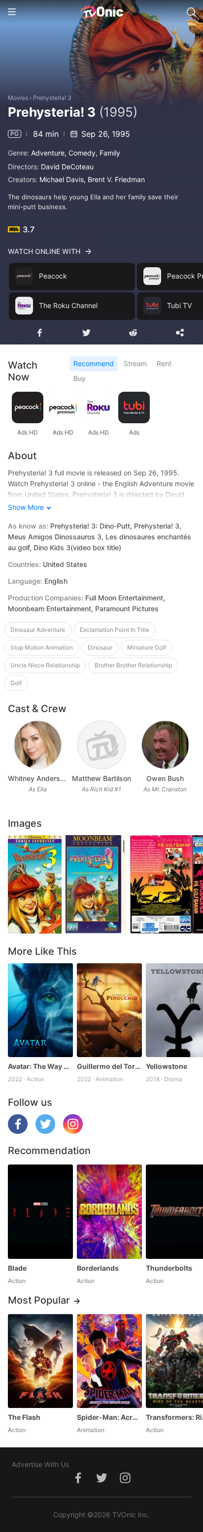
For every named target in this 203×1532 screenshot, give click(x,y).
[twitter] (45, 1131)
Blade (17, 1268)
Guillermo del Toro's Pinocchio (109, 1066)
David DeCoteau (67, 166)
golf (16, 683)
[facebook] (18, 1131)
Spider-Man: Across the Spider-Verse (109, 1417)
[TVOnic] (101, 12)
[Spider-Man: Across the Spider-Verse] (109, 1361)
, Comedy (80, 153)
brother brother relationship (133, 665)
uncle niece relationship (45, 665)
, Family (108, 153)
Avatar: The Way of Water (40, 1066)
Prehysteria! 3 (52, 97)
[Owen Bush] (165, 744)
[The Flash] (40, 1361)
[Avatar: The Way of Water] (40, 1010)
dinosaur (100, 647)
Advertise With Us (40, 1464)
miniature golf (146, 647)
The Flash (24, 1417)
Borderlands (98, 1268)
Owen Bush (165, 778)
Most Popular (39, 1300)
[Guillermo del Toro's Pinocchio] (109, 1010)
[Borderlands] (109, 1211)
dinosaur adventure (37, 629)
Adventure (48, 153)
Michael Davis (61, 179)
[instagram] (73, 1131)
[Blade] (40, 1211)
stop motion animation (41, 647)
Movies (18, 97)
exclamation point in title (114, 629)
